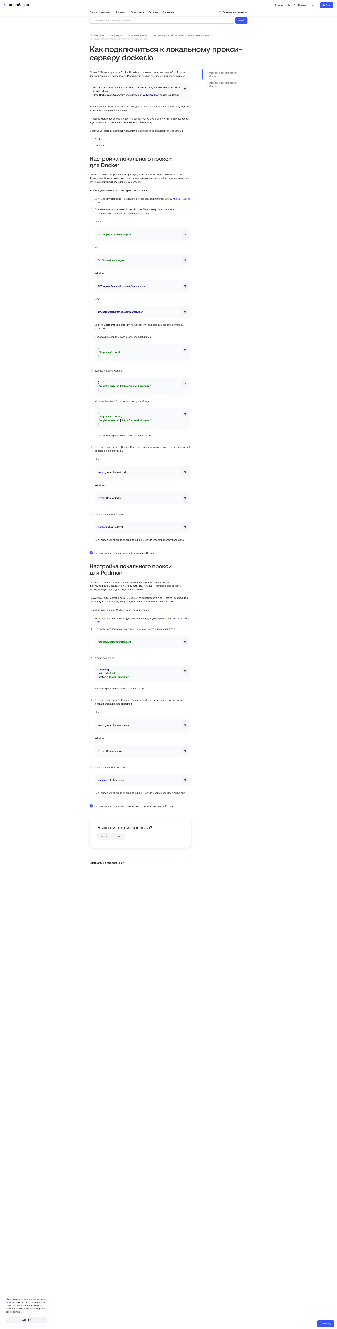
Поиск (313, 5)
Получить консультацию (235, 12)
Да (105, 836)
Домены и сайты (283, 5)
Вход (328, 5)
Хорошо (26, 1319)
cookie (23, 1299)
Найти (241, 20)
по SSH (178, 198)
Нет (120, 836)
